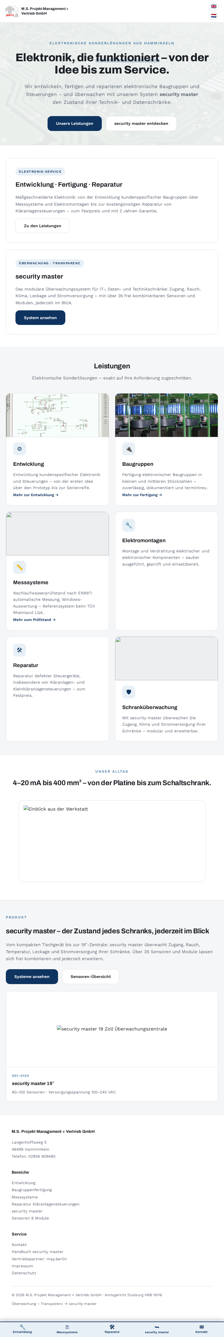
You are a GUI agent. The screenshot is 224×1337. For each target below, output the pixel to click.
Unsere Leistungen (74, 123)
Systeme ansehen (32, 976)
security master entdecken (141, 123)
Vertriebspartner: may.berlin (39, 1258)
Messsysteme (67, 1332)
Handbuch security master (38, 1251)
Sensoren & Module (30, 1218)
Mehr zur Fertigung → (142, 495)
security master (157, 1332)
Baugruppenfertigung (32, 1189)
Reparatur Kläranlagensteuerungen (45, 1204)
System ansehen (40, 317)
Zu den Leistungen (42, 225)
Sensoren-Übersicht (91, 976)
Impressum (22, 1266)
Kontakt (201, 1329)
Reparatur (112, 1329)
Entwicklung (22, 1329)
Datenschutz (24, 1272)
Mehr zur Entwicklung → (36, 495)
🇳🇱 (213, 15)
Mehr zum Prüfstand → (34, 619)
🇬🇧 (213, 6)
